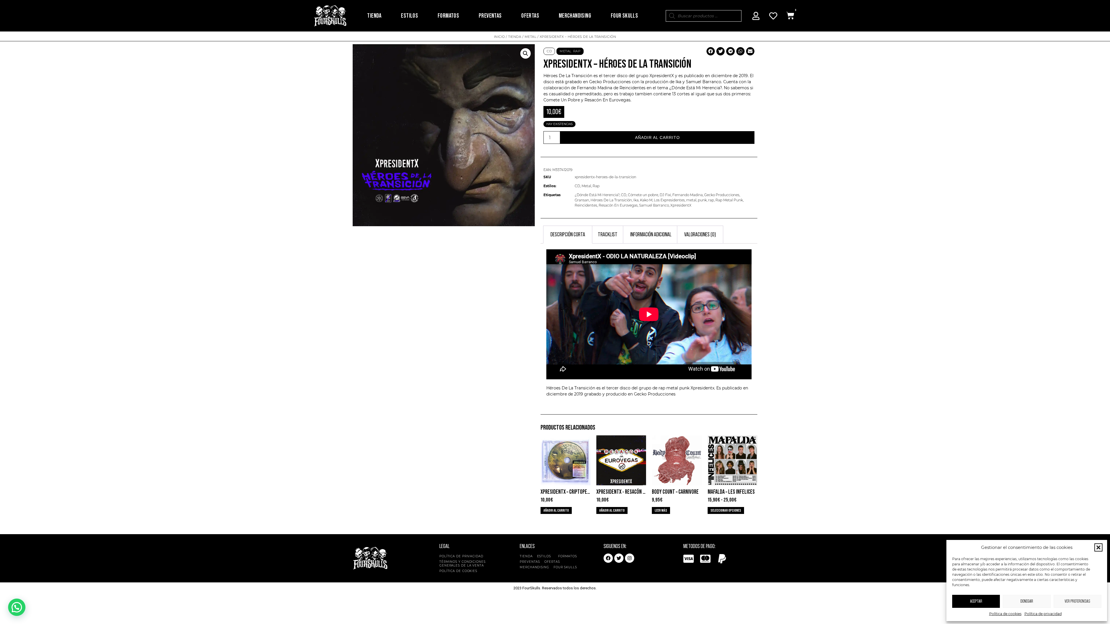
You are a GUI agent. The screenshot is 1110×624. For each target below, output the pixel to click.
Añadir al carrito (657, 137)
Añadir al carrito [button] (556, 510)
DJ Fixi (665, 195)
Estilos (409, 16)
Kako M (646, 200)
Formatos (448, 16)
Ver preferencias (1077, 601)
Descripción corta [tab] (567, 234)
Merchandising (575, 16)
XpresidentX (662, 75)
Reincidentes (632, 87)
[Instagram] (629, 558)
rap (711, 200)
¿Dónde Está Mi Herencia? (597, 195)
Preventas (490, 16)
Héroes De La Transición (611, 200)
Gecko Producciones (721, 195)
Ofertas (530, 16)
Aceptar (976, 601)
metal (691, 200)
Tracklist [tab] (607, 234)
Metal (530, 37)
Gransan (582, 200)
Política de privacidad (1043, 614)
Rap (577, 51)
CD (549, 51)
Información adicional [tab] (650, 234)
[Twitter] (619, 558)
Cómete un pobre (643, 195)
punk (702, 200)
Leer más (661, 510)
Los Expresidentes (669, 200)
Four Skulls (624, 16)
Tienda (374, 16)
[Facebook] (608, 558)
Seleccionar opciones (726, 510)
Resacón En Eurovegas (618, 205)
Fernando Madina (687, 195)
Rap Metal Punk (729, 200)
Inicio (499, 37)
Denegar (1026, 601)
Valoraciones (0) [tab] (700, 234)
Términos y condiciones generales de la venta (462, 563)
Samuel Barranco (654, 205)
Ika (636, 200)
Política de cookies (1005, 614)
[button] (1098, 547)
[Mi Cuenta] (756, 16)
